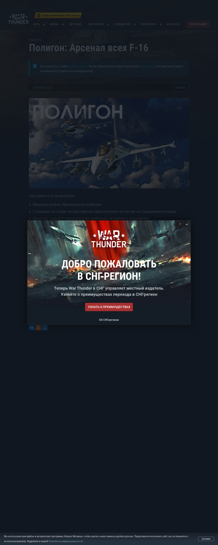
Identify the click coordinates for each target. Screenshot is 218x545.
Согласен (206, 539)
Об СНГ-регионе (109, 319)
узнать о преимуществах (109, 307)
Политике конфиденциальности (65, 541)
